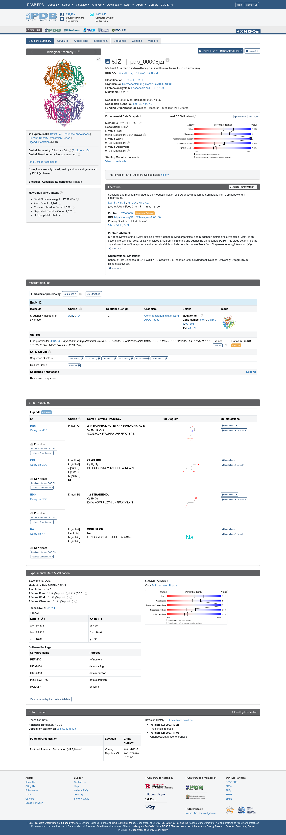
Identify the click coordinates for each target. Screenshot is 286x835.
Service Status (81, 798)
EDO (33, 494)
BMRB (229, 794)
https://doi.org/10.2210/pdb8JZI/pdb (138, 73)
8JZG (111, 225)
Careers (153, 4)
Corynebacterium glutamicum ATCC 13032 (147, 84)
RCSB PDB (35, 4)
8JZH (119, 225)
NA (32, 529)
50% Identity (91, 358)
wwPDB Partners (236, 778)
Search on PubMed (145, 213)
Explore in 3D (81, 150)
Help (239, 4)
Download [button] (113, 4)
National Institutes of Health (116, 826)
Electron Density (38, 138)
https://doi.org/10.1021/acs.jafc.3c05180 (137, 217)
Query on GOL (38, 465)
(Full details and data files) (179, 720)
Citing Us (30, 786)
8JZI (126, 225)
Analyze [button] (97, 4)
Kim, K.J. (148, 104)
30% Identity (74, 358)
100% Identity (158, 358)
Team (28, 794)
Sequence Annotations (76, 134)
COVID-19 (167, 4)
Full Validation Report (164, 585)
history (165, 175)
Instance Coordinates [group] (41, 453)
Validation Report (60, 138)
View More (116, 248)
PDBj (228, 790)
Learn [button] (128, 4)
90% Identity (124, 358)
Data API (253, 50)
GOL (33, 460)
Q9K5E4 (55, 341)
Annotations (81, 41)
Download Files (231, 50)
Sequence (120, 41)
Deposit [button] (52, 4)
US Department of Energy (146, 822)
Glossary (78, 794)
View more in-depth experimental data (50, 699)
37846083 (127, 213)
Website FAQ (81, 790)
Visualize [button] (81, 4)
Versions (153, 41)
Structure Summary (40, 41)
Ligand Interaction (39, 142)
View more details (115, 161)
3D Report (241, 116)
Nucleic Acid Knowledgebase (201, 813)
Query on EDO (38, 499)
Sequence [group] (69, 293)
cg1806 (189, 323)
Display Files (208, 50)
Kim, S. (122, 202)
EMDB (229, 798)
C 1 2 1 (51, 608)
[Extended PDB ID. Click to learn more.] (167, 60)
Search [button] (66, 4)
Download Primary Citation (242, 186)
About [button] (140, 4)
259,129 (70, 14)
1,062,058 (100, 14)
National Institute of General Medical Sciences (71, 826)
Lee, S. (137, 104)
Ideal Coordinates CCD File (43, 448)
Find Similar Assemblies (43, 162)
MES (33, 425)
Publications (31, 790)
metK (203, 319)
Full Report (254, 116)
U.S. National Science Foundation (94, 822)
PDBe (229, 786)
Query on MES (38, 430)
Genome (137, 41)
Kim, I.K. (132, 202)
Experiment (101, 41)
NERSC (123, 829)
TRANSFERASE (134, 80)
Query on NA (37, 534)
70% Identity (108, 358)
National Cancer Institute (202, 822)
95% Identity (141, 358)
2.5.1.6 (192, 327)
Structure (62, 41)
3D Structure (93, 293)
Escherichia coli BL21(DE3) (147, 88)
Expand (251, 372)
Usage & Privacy (34, 802)
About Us (30, 782)
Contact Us (80, 782)
